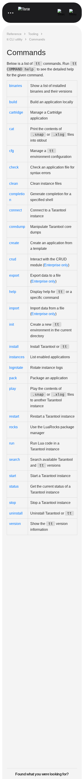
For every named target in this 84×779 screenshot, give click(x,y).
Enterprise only (56, 265)
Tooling (33, 34)
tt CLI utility (14, 39)
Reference (14, 34)
